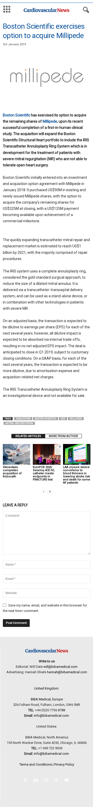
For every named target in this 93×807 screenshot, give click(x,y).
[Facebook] (26, 780)
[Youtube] (67, 780)
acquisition (23, 418)
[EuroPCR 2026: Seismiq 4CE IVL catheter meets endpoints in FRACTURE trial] (46, 454)
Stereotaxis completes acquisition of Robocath (12, 471)
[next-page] (49, 491)
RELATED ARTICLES (28, 436)
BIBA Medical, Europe (47, 699)
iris (63, 418)
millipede (76, 418)
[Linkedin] (37, 780)
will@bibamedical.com (60, 667)
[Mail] (47, 780)
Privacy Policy (64, 764)
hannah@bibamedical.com (67, 672)
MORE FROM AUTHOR (63, 436)
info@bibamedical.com (51, 715)
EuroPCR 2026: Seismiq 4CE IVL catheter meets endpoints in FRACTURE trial (44, 473)
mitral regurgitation (19, 423)
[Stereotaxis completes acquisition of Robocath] (16, 454)
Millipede (50, 121)
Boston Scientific (16, 115)
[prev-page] (43, 491)
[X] (57, 780)
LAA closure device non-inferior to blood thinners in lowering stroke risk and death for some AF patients (76, 474)
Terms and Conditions (35, 764)
